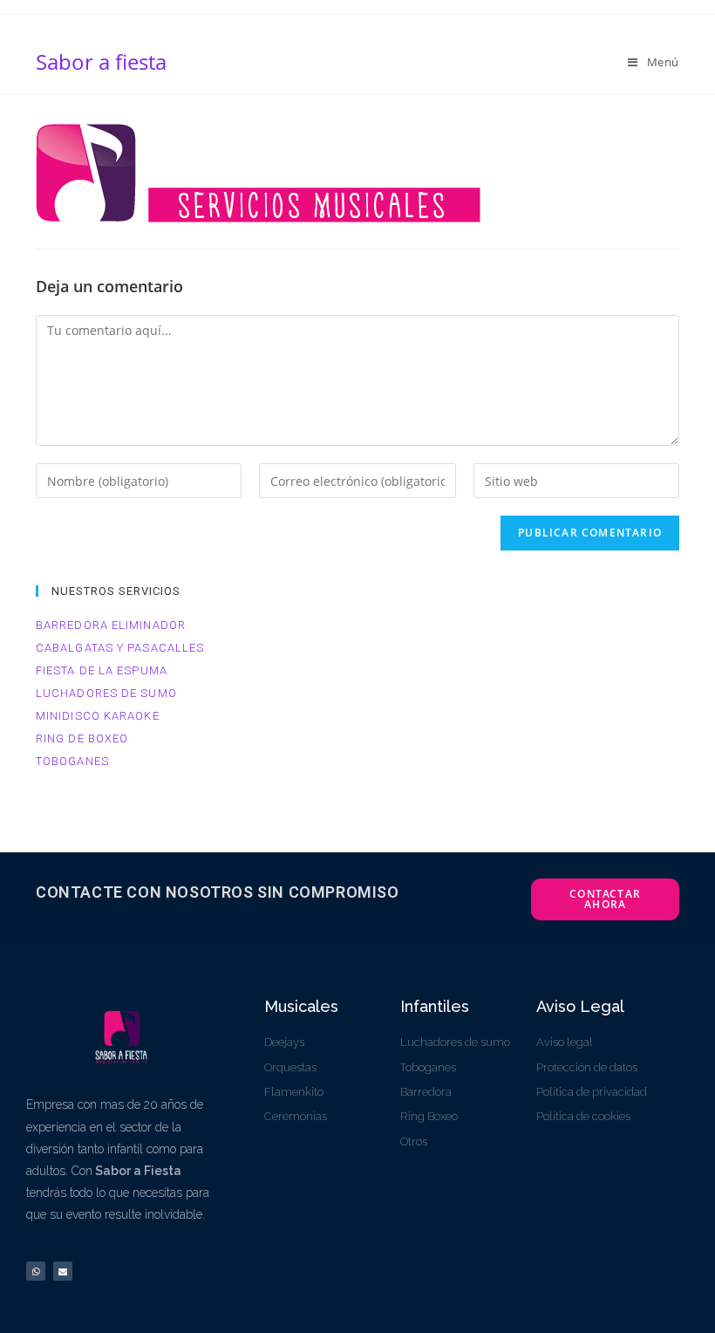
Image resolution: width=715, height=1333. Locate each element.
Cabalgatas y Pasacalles (120, 647)
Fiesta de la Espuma (101, 670)
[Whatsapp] (35, 1271)
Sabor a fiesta (101, 61)
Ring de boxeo (82, 738)
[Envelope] (62, 1271)
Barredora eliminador (111, 625)
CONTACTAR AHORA (605, 899)
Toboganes (72, 761)
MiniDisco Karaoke (98, 715)
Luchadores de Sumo (106, 693)
